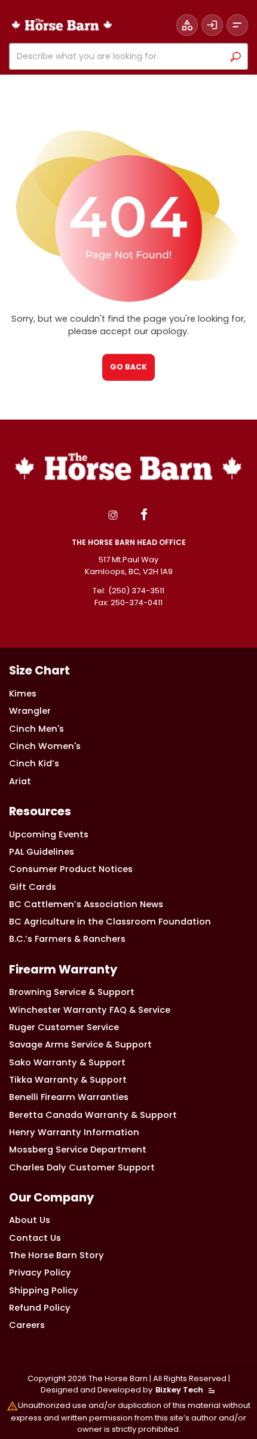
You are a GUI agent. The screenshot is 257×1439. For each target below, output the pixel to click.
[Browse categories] (187, 25)
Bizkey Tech (179, 1389)
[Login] (212, 25)
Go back (128, 367)
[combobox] (119, 56)
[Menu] (237, 25)
